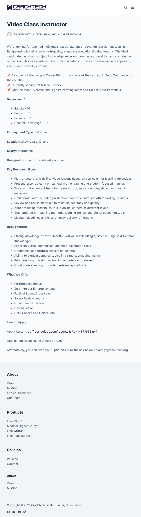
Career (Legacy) (71, 34)
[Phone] (25, 512)
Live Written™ (16, 431)
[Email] (13, 512)
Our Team (13, 398)
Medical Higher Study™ (23, 426)
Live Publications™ (19, 435)
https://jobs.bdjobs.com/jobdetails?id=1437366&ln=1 (60, 331)
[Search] (125, 7)
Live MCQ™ (14, 421)
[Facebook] (8, 512)
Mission (12, 388)
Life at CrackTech (19, 393)
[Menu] (132, 7)
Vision (11, 383)
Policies (12, 459)
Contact (12, 464)
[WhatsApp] (19, 512)
